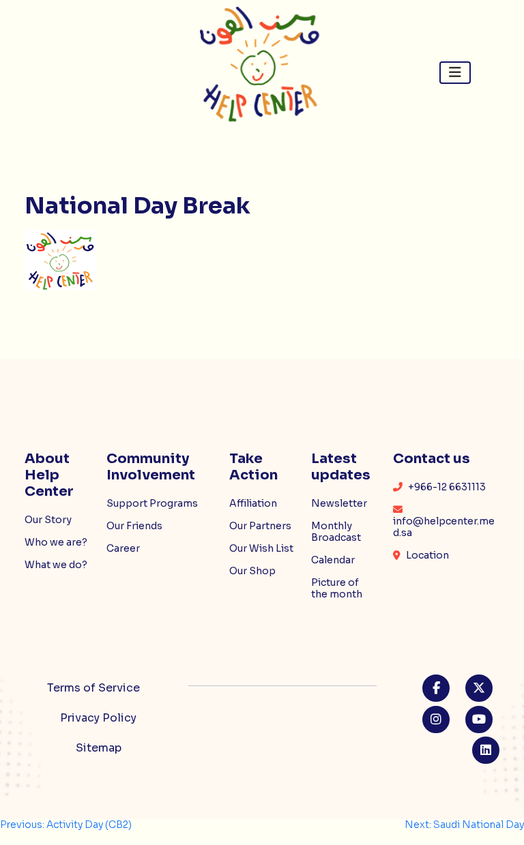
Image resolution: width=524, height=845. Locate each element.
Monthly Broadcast (336, 532)
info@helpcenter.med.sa (444, 527)
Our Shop (252, 571)
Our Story (48, 520)
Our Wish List (261, 548)
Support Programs (152, 503)
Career (123, 548)
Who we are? (56, 542)
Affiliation (253, 503)
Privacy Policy (98, 718)
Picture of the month (336, 588)
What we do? (56, 565)
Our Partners (260, 526)
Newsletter (339, 503)
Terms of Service (93, 688)
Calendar (333, 560)
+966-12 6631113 (446, 487)
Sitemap (98, 748)
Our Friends (134, 526)
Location (426, 555)
